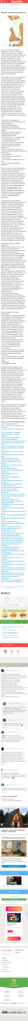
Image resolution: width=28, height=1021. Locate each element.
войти (5, 800)
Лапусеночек (7, 748)
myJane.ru (7, 994)
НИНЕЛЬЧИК (6, 653)
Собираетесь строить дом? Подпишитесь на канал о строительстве (13, 830)
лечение (16, 586)
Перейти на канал (13, 866)
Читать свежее (6, 954)
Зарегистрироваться (8, 799)
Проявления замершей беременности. (11, 637)
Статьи (8, 9)
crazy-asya (9, 703)
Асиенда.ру (21, 994)
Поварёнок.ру (7, 991)
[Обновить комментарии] (26, 913)
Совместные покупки (14, 4)
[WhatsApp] (7, 593)
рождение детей (11, 587)
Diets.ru (21, 991)
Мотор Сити (10, 932)
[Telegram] (9, 593)
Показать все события (14, 938)
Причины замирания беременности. (11, 635)
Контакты (17, 952)
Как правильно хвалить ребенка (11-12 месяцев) (14, 885)
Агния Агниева (11, 654)
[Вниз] (26, 916)
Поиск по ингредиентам (14, 902)
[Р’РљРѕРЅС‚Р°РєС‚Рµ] (2, 593)
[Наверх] (26, 911)
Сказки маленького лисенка (12, 924)
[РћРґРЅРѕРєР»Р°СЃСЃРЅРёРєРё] (4, 593)
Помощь (4, 958)
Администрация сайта (7, 962)
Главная (2, 9)
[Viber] (5, 593)
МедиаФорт (14, 983)
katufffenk (7, 769)
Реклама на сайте (19, 950)
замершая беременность (9, 586)
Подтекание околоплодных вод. (9, 630)
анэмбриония (21, 586)
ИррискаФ (7, 670)
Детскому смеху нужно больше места (14, 838)
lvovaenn (18, 653)
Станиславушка (8, 784)
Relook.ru (7, 998)
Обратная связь (5, 967)
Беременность (15, 9)
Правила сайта (5, 960)
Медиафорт (20, 1009)
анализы (6, 587)
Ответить (2, 699)
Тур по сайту (5, 964)
